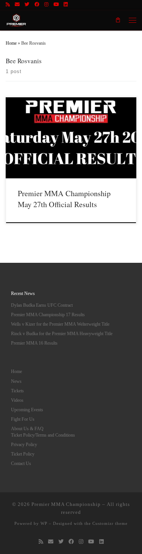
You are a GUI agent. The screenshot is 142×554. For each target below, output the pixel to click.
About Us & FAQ (27, 428)
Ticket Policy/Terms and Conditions (43, 435)
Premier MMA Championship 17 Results (48, 314)
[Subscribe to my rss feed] (8, 5)
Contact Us (21, 463)
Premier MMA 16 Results (34, 343)
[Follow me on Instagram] (46, 5)
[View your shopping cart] (118, 20)
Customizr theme (110, 523)
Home (11, 43)
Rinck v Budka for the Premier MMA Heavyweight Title (61, 333)
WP (44, 523)
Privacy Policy (24, 444)
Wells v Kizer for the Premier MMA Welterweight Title (60, 324)
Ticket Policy (22, 454)
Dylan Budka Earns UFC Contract (42, 305)
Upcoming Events (27, 409)
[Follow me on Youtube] (56, 5)
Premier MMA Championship (66, 504)
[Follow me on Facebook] (36, 5)
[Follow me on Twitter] (27, 5)
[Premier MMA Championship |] (16, 18)
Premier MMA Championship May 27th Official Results (64, 198)
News (16, 381)
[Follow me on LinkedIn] (66, 5)
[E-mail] (17, 5)
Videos (17, 400)
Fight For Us (22, 419)
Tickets (17, 391)
